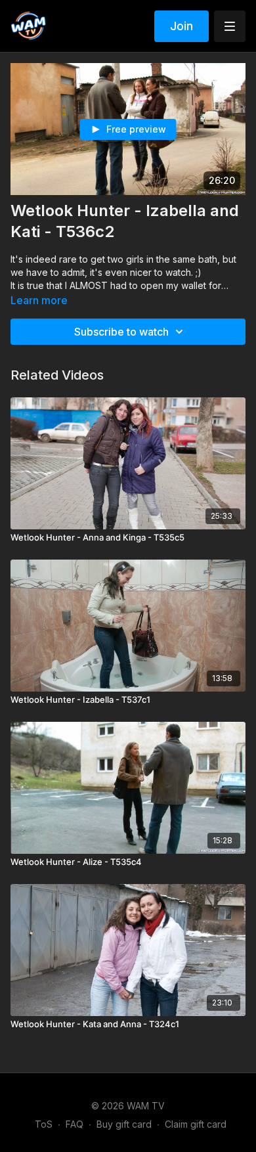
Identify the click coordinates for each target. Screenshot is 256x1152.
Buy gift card (124, 1124)
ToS (44, 1124)
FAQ (74, 1124)
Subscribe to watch (121, 331)
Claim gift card (195, 1124)
